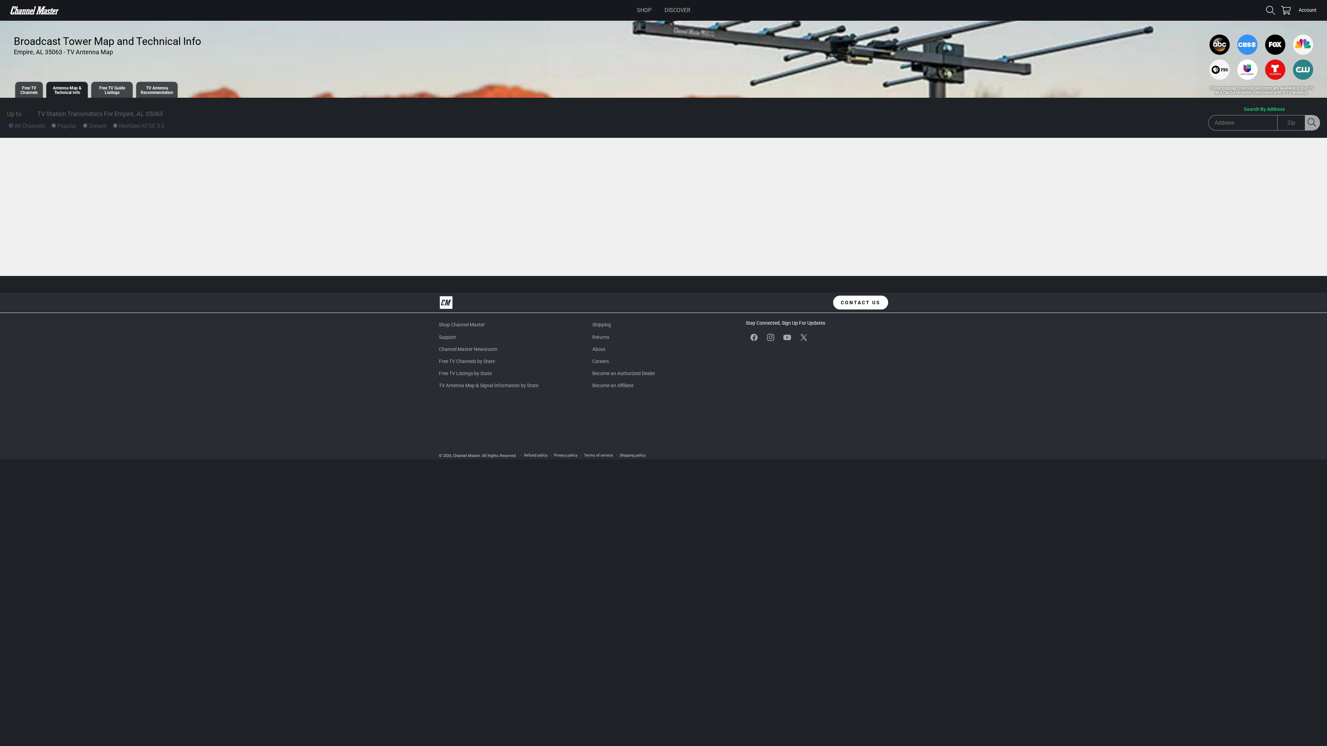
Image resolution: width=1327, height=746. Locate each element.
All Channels (30, 126)
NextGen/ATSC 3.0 (141, 126)
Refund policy (535, 455)
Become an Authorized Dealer (623, 373)
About (598, 349)
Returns (600, 337)
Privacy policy (565, 455)
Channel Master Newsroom (468, 349)
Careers (600, 361)
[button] (644, 10)
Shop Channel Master (462, 324)
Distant (97, 126)
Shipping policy (633, 455)
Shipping (601, 324)
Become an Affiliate (612, 385)
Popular (66, 126)
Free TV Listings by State (465, 373)
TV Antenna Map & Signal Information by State (488, 385)
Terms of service (598, 455)
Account (1308, 11)
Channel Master (466, 455)
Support (447, 337)
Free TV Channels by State (467, 361)
